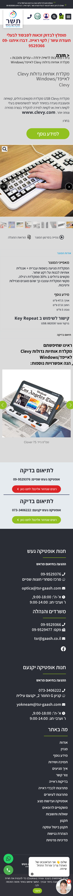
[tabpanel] (36, 294)
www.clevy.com (38, 112)
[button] (54, 17)
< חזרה (62, 55)
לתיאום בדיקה (36, 470)
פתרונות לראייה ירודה (47, 57)
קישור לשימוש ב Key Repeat (42, 318)
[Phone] (8, 870)
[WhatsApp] (8, 858)
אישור (37, 890)
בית (67, 57)
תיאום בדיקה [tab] (64, 335)
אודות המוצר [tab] (64, 253)
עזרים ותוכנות (21, 57)
